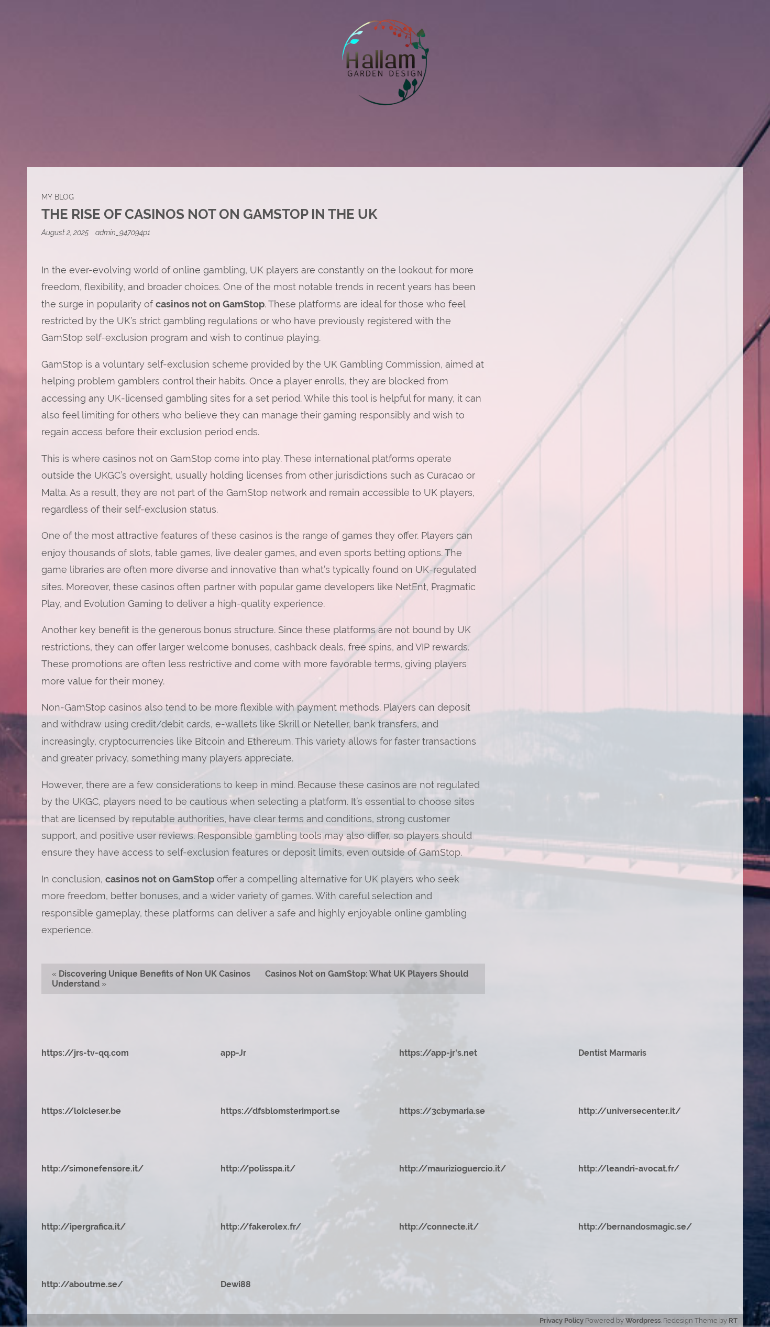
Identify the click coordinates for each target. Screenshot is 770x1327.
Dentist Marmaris (612, 1053)
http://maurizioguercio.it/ (452, 1169)
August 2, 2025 (65, 232)
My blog (57, 196)
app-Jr (233, 1053)
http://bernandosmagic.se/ (635, 1227)
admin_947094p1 (122, 232)
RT (733, 1320)
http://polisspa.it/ (258, 1169)
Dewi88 (236, 1284)
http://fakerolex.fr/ (261, 1227)
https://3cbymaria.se (442, 1111)
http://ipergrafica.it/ (83, 1227)
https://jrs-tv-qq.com (85, 1053)
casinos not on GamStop (210, 303)
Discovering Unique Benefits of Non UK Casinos (154, 974)
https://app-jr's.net (438, 1053)
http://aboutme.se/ (82, 1284)
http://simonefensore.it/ (92, 1169)
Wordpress (643, 1320)
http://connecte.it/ (439, 1227)
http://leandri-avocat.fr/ (628, 1169)
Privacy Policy (562, 1320)
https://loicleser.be (81, 1111)
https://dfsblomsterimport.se (280, 1111)
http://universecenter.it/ (629, 1111)
